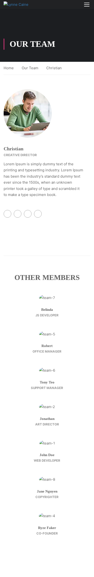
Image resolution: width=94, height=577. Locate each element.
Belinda (47, 310)
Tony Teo (47, 382)
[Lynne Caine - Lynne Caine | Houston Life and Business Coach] (19, 4)
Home (9, 68)
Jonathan (47, 419)
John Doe (47, 455)
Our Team (30, 68)
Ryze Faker (47, 528)
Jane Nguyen (47, 491)
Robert (47, 346)
